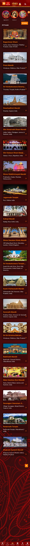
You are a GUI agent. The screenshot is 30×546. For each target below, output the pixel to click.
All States (24, 23)
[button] (29, 12)
